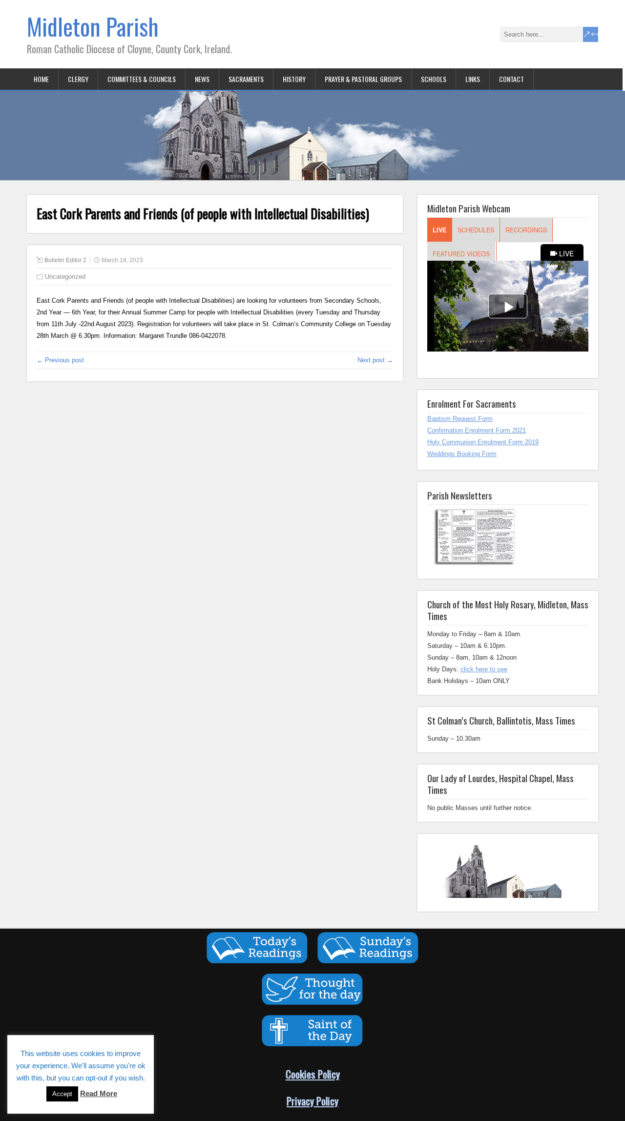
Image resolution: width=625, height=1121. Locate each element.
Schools (433, 79)
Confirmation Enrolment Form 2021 (476, 430)
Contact (511, 79)
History (294, 79)
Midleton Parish (93, 26)
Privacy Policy (312, 1100)
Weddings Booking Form (462, 453)
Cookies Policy (313, 1073)
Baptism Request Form (460, 418)
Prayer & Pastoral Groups (363, 79)
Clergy (78, 79)
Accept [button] (62, 1094)
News (202, 79)
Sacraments (246, 79)
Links (472, 79)
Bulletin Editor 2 (65, 260)
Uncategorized (65, 276)
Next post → (375, 360)
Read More (98, 1093)
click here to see (483, 669)
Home (41, 79)
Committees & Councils (141, 79)
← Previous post (60, 360)
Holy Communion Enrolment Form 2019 (483, 442)
